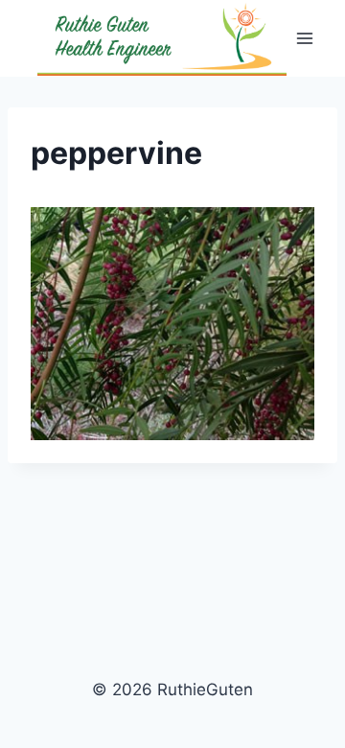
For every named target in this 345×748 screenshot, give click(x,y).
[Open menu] (304, 38)
